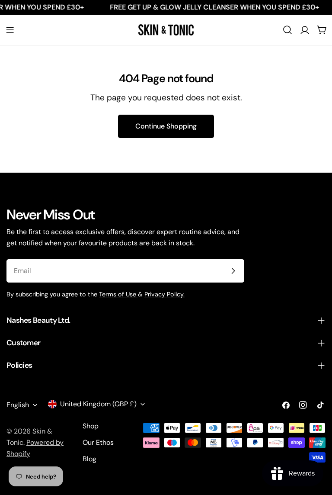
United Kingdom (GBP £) (98, 403)
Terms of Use (118, 294)
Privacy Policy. (164, 294)
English (17, 404)
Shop (91, 426)
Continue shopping (166, 126)
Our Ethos (98, 442)
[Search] (287, 30)
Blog (89, 458)
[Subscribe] (233, 270)
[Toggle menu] (10, 30)
